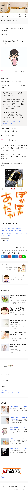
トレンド (19, 247)
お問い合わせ (4, 390)
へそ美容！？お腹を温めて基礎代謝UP (11, 228)
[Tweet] (2, 256)
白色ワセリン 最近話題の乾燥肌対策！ (11, 231)
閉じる (6, 240)
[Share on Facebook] (6, 256)
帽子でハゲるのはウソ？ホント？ (18, 448)
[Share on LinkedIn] (13, 256)
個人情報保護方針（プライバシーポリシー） (12, 392)
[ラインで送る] (24, 256)
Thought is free (22, 489)
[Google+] (9, 256)
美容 (26, 247)
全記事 (22, 247)
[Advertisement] (8, 462)
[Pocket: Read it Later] (20, 256)
